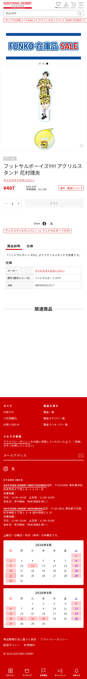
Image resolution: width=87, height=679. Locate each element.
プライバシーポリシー (16, 441)
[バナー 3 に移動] (47, 64)
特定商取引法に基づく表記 (19, 639)
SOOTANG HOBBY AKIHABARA (22, 508)
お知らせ (8, 412)
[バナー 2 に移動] (43, 64)
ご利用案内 (10, 418)
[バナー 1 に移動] (40, 64)
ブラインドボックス (49, 20)
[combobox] (43, 13)
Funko (29, 20)
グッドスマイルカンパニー (19, 180)
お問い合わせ (11, 424)
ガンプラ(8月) (13, 20)
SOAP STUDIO (73, 20)
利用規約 (29, 645)
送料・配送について (71, 188)
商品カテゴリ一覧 (54, 418)
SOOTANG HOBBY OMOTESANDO (25, 485)
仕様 (30, 246)
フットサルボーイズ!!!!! (56, 231)
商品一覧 (49, 412)
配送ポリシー (11, 645)
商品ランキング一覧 (56, 424)
